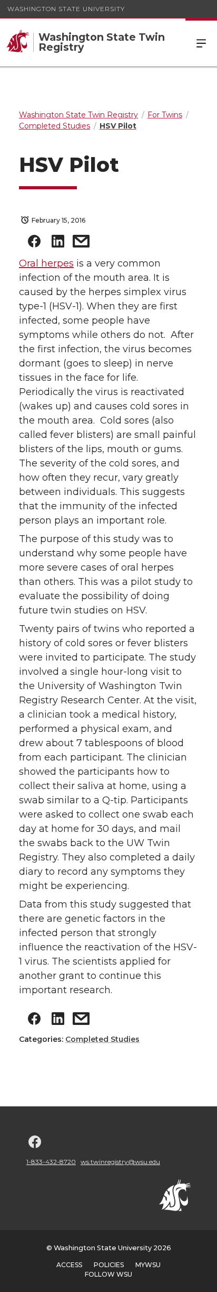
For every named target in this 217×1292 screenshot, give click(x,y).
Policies (109, 1265)
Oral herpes (46, 263)
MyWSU (148, 1265)
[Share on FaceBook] (34, 243)
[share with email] (81, 243)
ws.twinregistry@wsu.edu (120, 1162)
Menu (201, 42)
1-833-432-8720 (51, 1162)
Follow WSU (108, 1274)
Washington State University (66, 9)
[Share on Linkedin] (58, 243)
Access (69, 1265)
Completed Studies (102, 1039)
